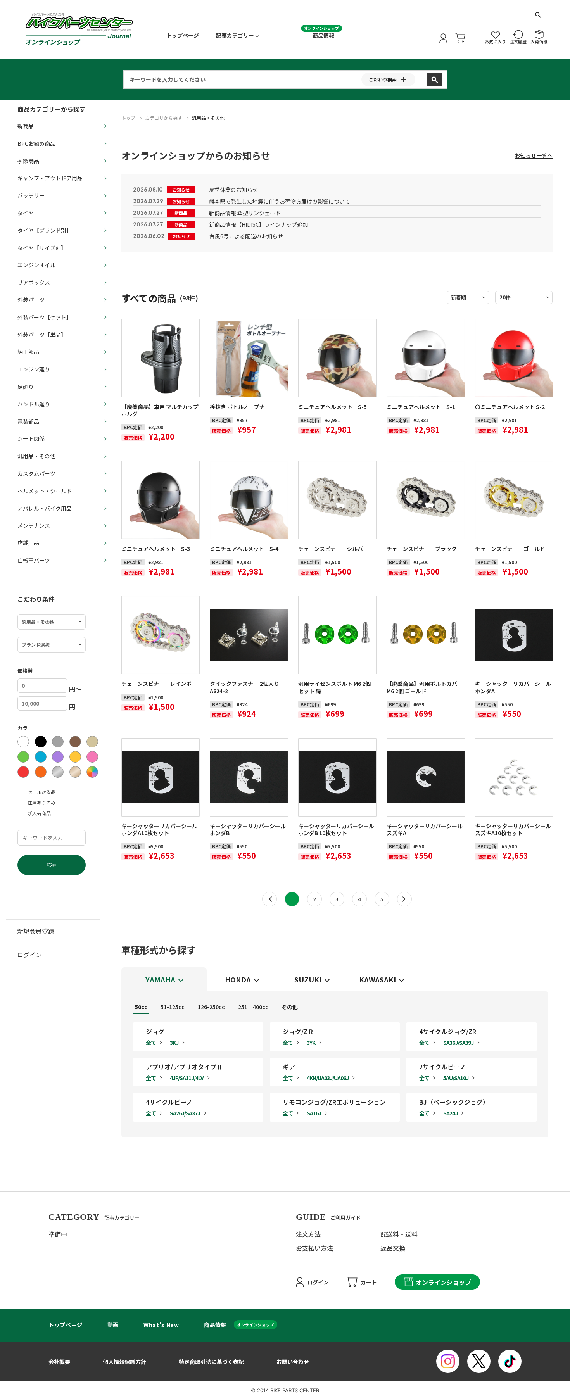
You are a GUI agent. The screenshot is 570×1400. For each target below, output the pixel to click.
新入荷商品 (39, 813)
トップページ (182, 35)
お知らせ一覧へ (534, 155)
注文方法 (308, 1234)
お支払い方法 (314, 1248)
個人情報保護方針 (124, 1361)
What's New (161, 1325)
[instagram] (447, 1361)
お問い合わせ (292, 1361)
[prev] (269, 899)
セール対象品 (41, 792)
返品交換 (392, 1248)
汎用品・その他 (208, 117)
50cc (141, 1007)
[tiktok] (510, 1361)
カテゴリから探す (163, 117)
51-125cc (173, 1007)
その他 (290, 1007)
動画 (113, 1325)
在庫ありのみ (41, 802)
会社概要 (59, 1361)
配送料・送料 (399, 1234)
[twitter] (479, 1361)
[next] (404, 899)
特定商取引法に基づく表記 (211, 1361)
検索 (52, 864)
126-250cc (211, 1007)
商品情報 (323, 35)
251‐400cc (253, 1007)
